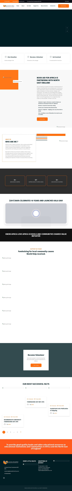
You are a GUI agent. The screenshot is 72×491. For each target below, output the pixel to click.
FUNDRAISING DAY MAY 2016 (35, 402)
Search (67, 1)
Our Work (29, 5)
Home (18, 5)
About (23, 5)
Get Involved (57, 57)
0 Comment (7, 416)
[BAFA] (8, 6)
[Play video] (36, 213)
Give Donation (12, 57)
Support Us (35, 5)
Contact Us (52, 5)
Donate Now (63, 5)
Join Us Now (36, 365)
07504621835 (7, 1)
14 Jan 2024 (61, 405)
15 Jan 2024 (15, 416)
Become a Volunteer (36, 57)
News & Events (44, 5)
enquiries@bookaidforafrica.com (18, 1)
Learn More (36, 21)
